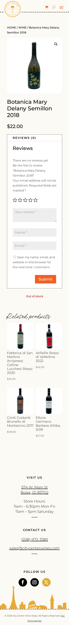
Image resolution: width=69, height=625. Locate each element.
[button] (56, 44)
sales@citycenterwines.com (34, 548)
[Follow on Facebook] (23, 582)
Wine (22, 27)
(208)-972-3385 (34, 539)
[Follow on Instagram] (34, 582)
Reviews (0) (24, 138)
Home (11, 27)
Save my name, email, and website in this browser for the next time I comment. (34, 262)
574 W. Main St (34, 487)
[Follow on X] (46, 582)
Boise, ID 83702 (34, 492)
